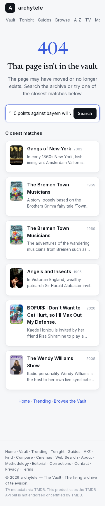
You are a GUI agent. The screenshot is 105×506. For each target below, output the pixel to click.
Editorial (39, 463)
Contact (81, 463)
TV (88, 19)
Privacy (12, 469)
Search (85, 113)
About (86, 457)
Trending (42, 401)
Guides (44, 19)
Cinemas (44, 457)
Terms (27, 469)
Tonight (26, 19)
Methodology (17, 463)
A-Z (77, 19)
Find (9, 457)
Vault (10, 19)
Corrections (60, 463)
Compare (24, 457)
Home (24, 401)
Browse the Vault (70, 401)
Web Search (66, 457)
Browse (62, 19)
